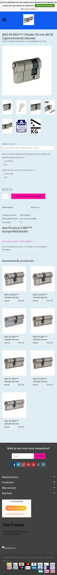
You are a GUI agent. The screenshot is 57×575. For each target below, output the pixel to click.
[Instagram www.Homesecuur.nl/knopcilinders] (43, 464)
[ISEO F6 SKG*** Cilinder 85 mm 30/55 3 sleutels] (43, 321)
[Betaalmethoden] (9, 564)
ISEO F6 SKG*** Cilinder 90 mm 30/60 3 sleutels (11, 380)
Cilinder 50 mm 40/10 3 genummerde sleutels (27, 41)
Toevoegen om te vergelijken (35, 247)
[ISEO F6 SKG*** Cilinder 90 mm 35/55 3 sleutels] (43, 363)
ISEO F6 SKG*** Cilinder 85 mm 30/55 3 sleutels (40, 338)
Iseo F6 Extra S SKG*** (11, 241)
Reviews (35, 207)
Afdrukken (6, 249)
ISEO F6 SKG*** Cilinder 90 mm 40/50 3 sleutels (11, 422)
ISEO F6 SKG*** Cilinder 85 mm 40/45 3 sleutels (11, 296)
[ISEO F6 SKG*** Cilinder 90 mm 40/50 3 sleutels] (14, 405)
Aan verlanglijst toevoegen (12, 247)
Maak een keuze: (9, 144)
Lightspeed (6, 561)
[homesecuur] (28, 548)
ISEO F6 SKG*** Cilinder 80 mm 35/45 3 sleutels (40, 296)
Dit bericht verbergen (44, 6)
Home (4, 41)
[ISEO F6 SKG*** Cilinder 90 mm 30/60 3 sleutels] (14, 363)
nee (5, 164)
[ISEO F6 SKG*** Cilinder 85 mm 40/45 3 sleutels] (14, 278)
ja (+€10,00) (8, 174)
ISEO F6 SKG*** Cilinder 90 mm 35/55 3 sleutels (40, 380)
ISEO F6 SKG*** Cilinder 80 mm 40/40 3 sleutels (11, 338)
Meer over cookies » (29, 9)
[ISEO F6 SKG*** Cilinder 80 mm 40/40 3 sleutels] (14, 321)
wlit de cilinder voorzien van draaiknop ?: (18, 170)
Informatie (7, 207)
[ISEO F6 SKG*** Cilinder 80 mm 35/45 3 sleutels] (43, 278)
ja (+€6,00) (8, 161)
